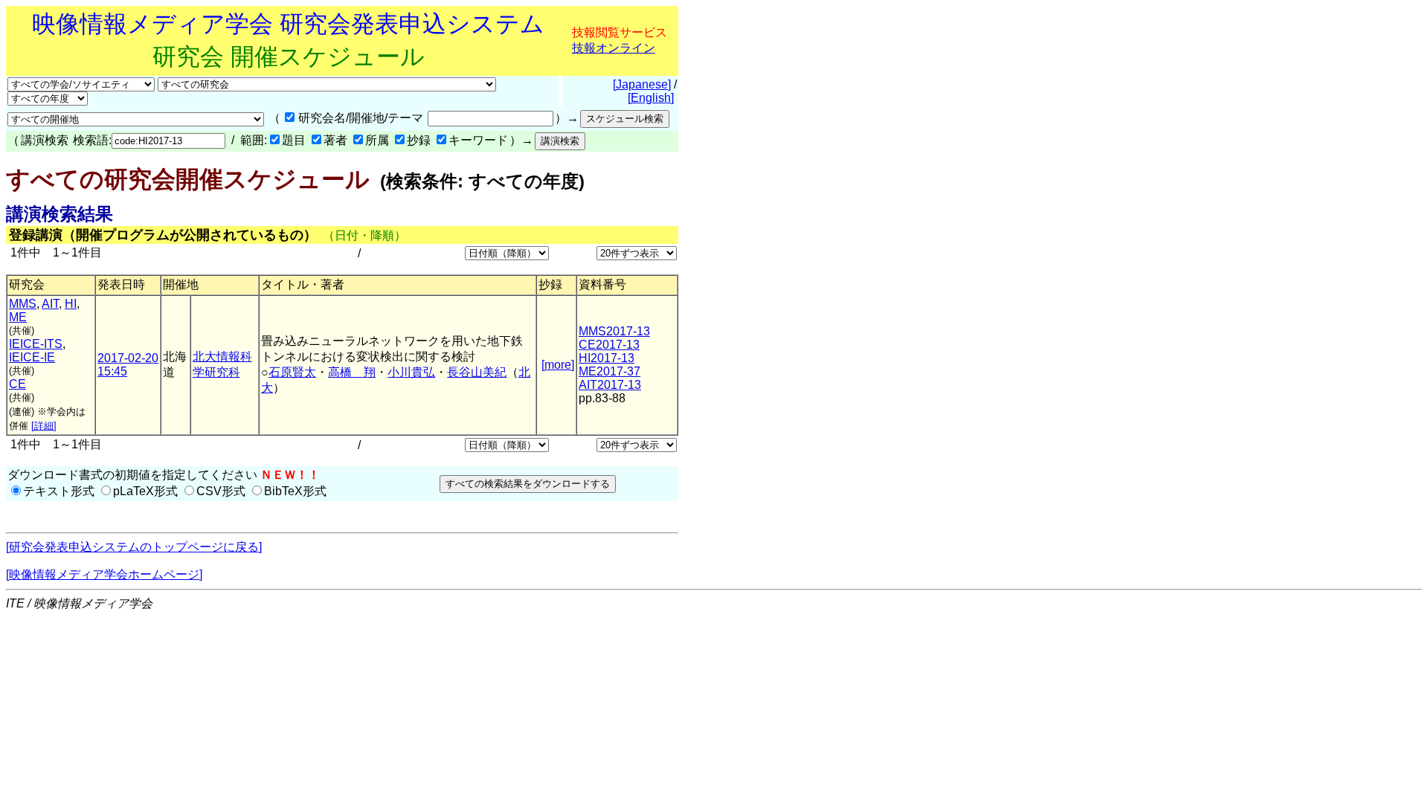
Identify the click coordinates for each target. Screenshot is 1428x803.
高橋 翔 (352, 372)
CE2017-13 (609, 344)
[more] (557, 364)
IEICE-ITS (35, 344)
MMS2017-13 (614, 331)
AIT (50, 303)
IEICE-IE (32, 357)
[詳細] (44, 425)
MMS (22, 303)
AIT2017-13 (610, 384)
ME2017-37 (609, 371)
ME (18, 317)
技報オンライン (613, 48)
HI (71, 303)
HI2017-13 (606, 358)
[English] (651, 97)
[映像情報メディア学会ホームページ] (104, 574)
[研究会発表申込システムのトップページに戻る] (134, 547)
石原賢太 (292, 372)
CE (17, 384)
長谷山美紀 (476, 372)
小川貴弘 (411, 372)
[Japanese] (642, 84)
